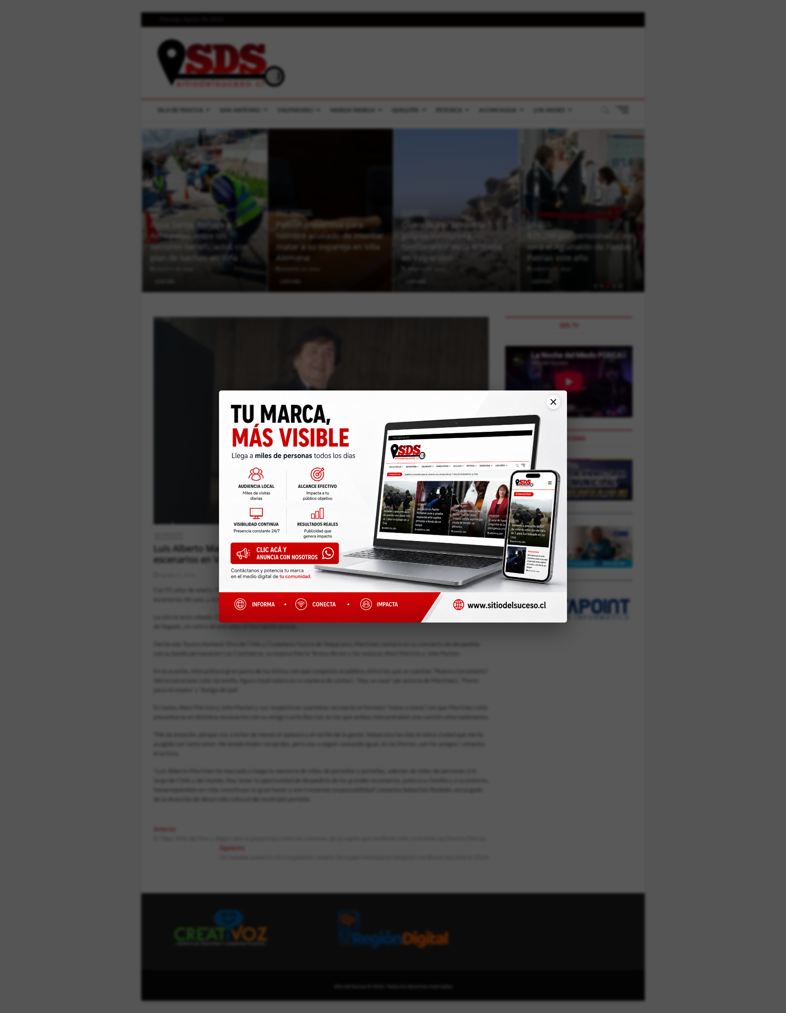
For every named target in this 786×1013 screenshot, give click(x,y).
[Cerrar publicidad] (550, 406)
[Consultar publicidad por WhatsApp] (288, 556)
